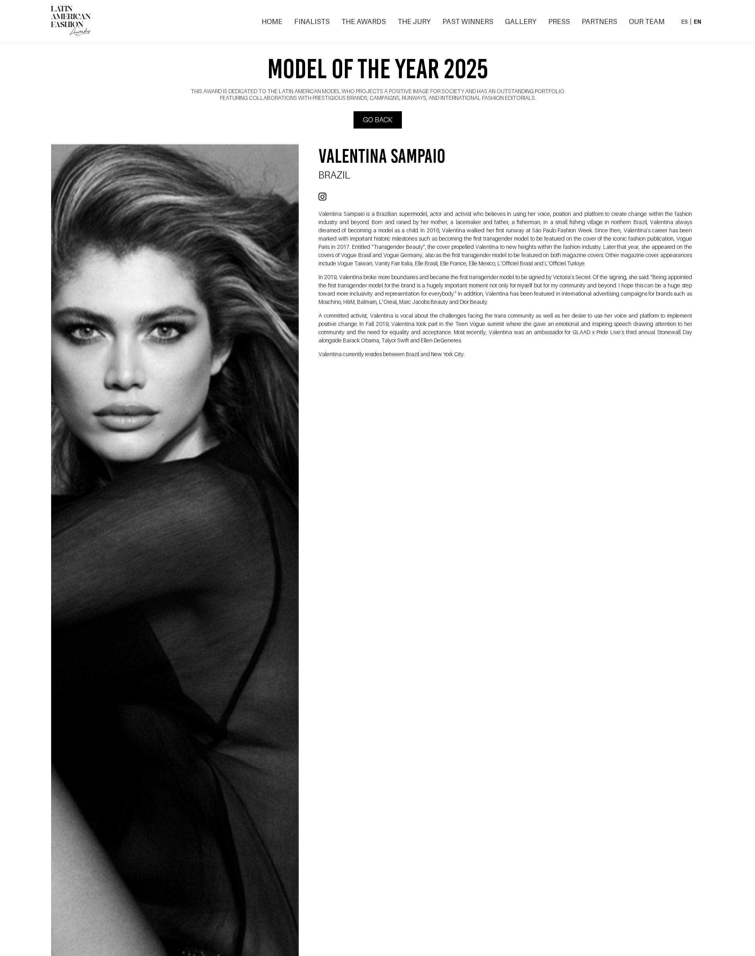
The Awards (363, 22)
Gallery (520, 22)
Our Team (647, 22)
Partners (599, 22)
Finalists (312, 22)
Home (271, 22)
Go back (377, 120)
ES (684, 21)
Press (559, 22)
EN (697, 21)
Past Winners (467, 22)
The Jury (414, 22)
